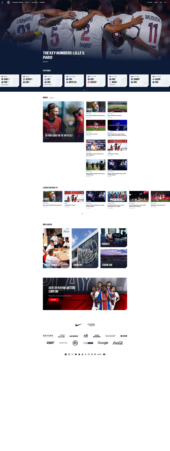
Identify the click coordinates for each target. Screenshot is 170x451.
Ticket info (112, 84)
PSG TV (28, 2)
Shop (161, 2)
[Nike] (79, 324)
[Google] (103, 343)
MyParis (42, 2)
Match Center (4, 84)
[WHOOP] (110, 336)
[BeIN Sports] (88, 343)
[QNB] (123, 336)
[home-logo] (8, 2)
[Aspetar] (63, 343)
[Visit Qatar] (61, 336)
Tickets (156, 2)
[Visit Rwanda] (97, 336)
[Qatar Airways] (91, 324)
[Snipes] (50, 343)
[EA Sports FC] (75, 343)
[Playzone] (54, 299)
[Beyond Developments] (48, 336)
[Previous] (44, 80)
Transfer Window (17, 2)
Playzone (34, 2)
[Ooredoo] (73, 336)
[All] (85, 336)
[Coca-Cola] (118, 343)
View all (52, 97)
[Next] (125, 80)
